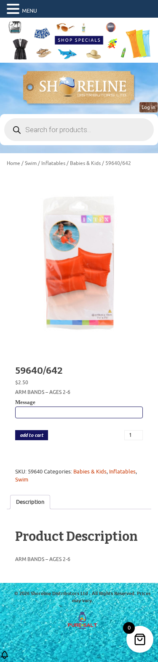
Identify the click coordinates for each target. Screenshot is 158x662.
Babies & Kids (85, 163)
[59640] (79, 263)
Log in (148, 107)
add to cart (31, 435)
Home (13, 163)
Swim (31, 163)
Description (30, 501)
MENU (29, 10)
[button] (14, 9)
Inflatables (53, 163)
